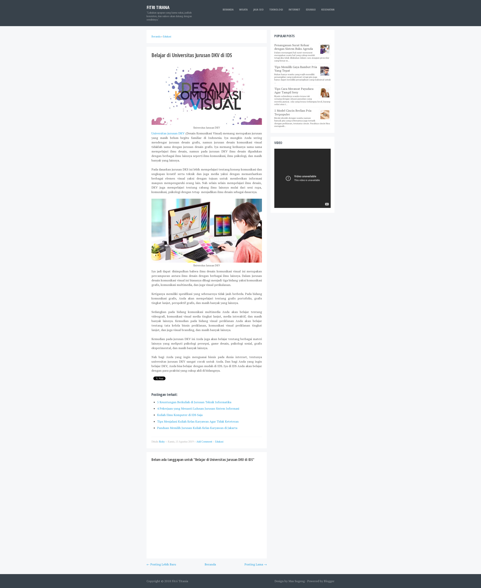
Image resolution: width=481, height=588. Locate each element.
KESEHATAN (327, 9)
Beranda (228, 9)
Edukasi (219, 441)
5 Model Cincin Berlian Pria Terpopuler (292, 112)
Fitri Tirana (158, 7)
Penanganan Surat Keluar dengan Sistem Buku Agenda (293, 47)
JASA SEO (258, 9)
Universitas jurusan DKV (168, 133)
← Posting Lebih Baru (161, 564)
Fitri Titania (180, 581)
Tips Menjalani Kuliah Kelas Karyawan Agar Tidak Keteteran (198, 421)
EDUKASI (311, 9)
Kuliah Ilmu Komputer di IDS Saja (180, 415)
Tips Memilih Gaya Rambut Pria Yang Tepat (295, 69)
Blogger (329, 581)
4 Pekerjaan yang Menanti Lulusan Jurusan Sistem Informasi (198, 408)
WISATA (243, 9)
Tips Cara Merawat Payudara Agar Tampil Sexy (293, 90)
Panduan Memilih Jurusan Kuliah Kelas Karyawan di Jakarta (197, 428)
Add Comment (205, 441)
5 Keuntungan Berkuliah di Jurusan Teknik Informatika (194, 402)
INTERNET (294, 9)
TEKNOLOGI (276, 9)
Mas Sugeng (296, 581)
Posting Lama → (255, 564)
